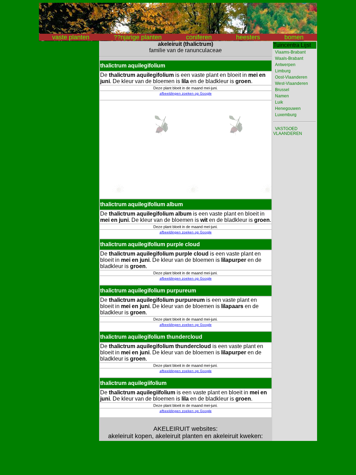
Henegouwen (288, 108)
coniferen (199, 37)
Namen (282, 96)
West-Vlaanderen (291, 83)
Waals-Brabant (289, 58)
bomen (294, 37)
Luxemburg (286, 114)
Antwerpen (285, 64)
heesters (248, 37)
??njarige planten (138, 37)
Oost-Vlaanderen (291, 77)
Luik (279, 102)
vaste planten (70, 37)
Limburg (283, 71)
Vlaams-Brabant (290, 52)
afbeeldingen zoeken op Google (186, 93)
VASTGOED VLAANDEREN (287, 131)
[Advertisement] (67, 145)
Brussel (282, 89)
